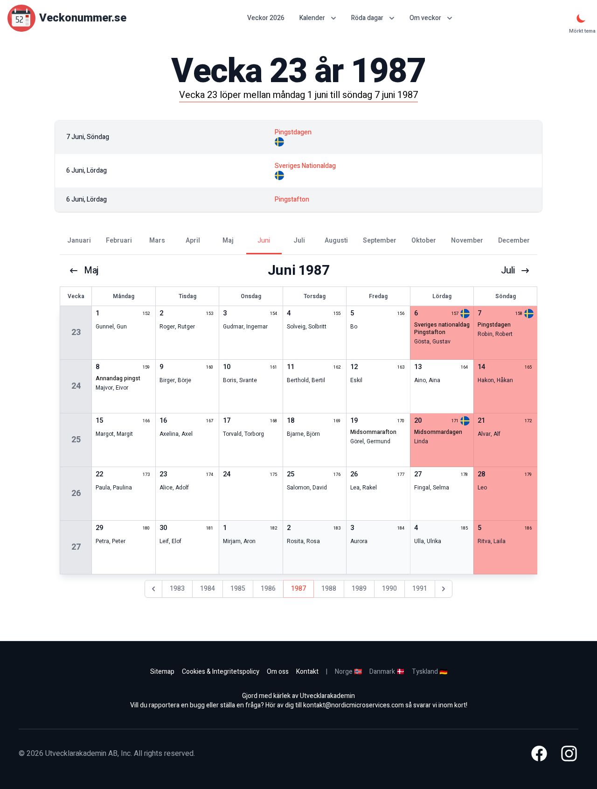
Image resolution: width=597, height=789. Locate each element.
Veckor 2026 (266, 18)
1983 (177, 588)
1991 (419, 588)
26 (76, 493)
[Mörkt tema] (581, 18)
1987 (298, 588)
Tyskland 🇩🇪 (429, 672)
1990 (389, 588)
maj (91, 270)
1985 (237, 588)
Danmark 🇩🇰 (386, 672)
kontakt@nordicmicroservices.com (353, 705)
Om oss (278, 672)
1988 (328, 588)
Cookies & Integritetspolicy (220, 672)
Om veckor (425, 18)
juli (508, 270)
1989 (359, 588)
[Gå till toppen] (580, 772)
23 (76, 332)
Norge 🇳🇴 (348, 672)
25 (76, 439)
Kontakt (307, 672)
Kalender (312, 18)
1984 (207, 588)
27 (76, 547)
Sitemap (162, 672)
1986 (268, 588)
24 (76, 386)
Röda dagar (367, 18)
